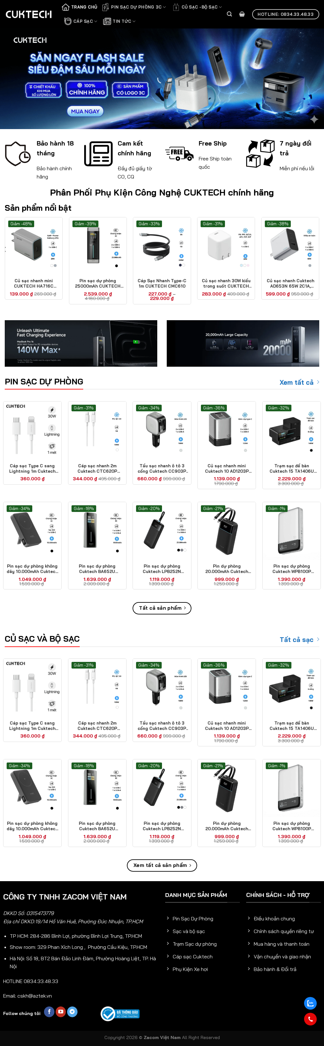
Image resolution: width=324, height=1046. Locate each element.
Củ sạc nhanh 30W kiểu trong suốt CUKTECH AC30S (226, 283)
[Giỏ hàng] (242, 14)
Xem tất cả (297, 382)
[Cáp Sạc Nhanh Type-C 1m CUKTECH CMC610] (161, 246)
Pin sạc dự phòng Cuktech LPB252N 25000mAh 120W (162, 568)
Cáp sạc (83, 21)
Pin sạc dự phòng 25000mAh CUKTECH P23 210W (98, 283)
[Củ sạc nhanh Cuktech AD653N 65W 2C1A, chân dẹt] (290, 246)
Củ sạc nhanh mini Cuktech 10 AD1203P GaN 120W (227, 468)
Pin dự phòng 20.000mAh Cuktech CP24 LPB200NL (226, 568)
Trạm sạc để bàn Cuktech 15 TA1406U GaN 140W (292, 468)
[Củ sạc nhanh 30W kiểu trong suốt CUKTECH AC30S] (226, 246)
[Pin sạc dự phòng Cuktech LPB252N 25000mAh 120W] (162, 531)
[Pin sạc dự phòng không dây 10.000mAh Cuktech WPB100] (32, 531)
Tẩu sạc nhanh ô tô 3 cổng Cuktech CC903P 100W (162, 468)
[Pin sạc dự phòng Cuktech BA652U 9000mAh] (97, 531)
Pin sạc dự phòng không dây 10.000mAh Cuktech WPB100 (32, 568)
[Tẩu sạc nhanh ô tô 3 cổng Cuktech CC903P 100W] (162, 430)
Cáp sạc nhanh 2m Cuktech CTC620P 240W (97, 468)
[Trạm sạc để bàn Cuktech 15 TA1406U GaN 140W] (292, 430)
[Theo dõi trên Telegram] (72, 1011)
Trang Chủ (84, 6)
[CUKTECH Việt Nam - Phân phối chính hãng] (28, 14)
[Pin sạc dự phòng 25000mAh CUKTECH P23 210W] (98, 246)
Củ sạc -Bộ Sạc (200, 6)
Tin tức (122, 21)
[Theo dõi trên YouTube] (61, 1011)
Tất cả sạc (297, 640)
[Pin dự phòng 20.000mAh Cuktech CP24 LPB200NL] (227, 531)
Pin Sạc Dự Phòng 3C (136, 6)
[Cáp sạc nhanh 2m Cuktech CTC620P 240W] (97, 430)
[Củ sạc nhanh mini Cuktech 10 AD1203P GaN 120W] (227, 430)
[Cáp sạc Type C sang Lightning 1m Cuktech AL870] (32, 430)
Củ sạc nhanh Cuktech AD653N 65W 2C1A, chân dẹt (290, 283)
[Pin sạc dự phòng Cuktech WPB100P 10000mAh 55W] (292, 531)
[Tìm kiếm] (229, 14)
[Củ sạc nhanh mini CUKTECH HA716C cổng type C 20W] (33, 246)
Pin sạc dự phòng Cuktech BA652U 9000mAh (97, 568)
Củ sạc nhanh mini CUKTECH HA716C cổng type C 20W (33, 283)
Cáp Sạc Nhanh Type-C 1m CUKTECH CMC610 (162, 283)
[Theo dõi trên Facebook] (49, 1011)
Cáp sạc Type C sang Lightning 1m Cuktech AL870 (32, 468)
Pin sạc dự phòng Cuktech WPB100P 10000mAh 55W (291, 568)
